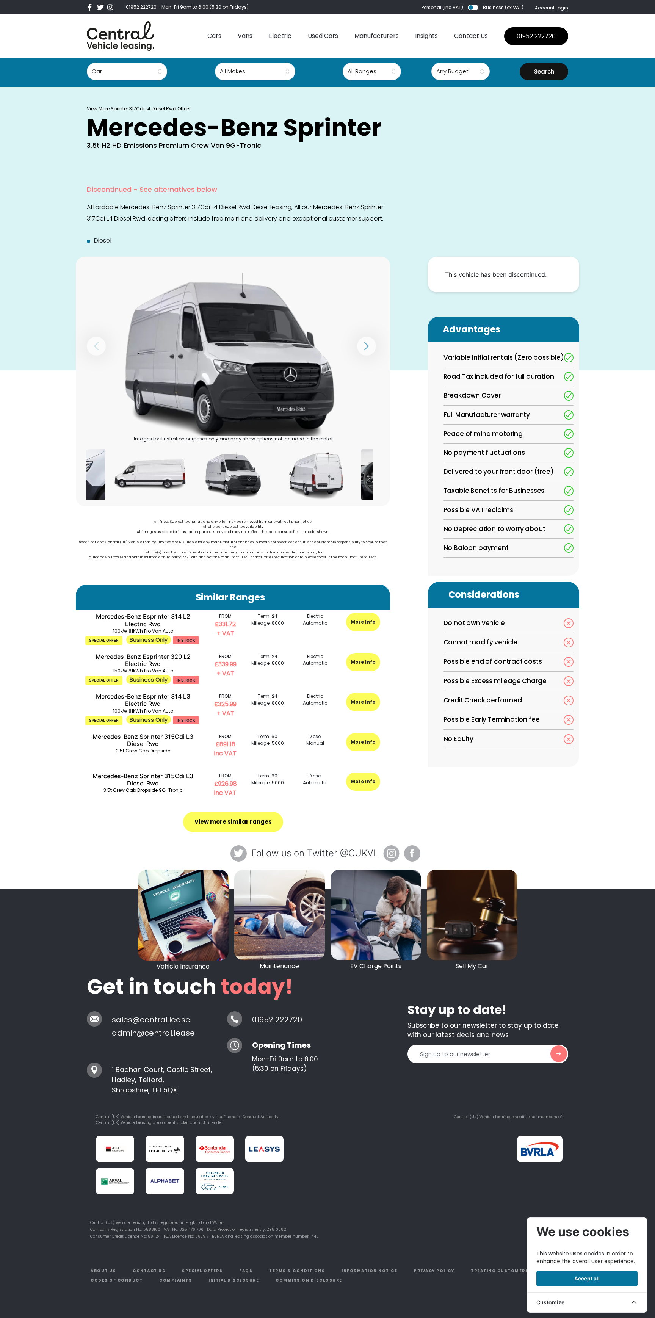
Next (366, 346)
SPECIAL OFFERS (202, 1271)
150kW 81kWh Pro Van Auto (143, 671)
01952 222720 (141, 7)
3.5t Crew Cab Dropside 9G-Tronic (143, 790)
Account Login (551, 8)
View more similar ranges (233, 822)
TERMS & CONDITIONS (297, 1271)
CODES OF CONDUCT (117, 1280)
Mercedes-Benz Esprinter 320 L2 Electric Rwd (143, 660)
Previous (96, 346)
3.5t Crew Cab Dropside (143, 751)
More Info (363, 622)
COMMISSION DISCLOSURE (309, 1280)
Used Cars (323, 35)
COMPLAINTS (175, 1280)
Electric (280, 35)
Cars (214, 35)
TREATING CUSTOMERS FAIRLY (508, 1271)
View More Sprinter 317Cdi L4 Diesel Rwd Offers (139, 108)
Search (544, 71)
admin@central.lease (153, 1033)
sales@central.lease (151, 1019)
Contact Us (471, 35)
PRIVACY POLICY (434, 1271)
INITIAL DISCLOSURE (233, 1280)
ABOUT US (103, 1271)
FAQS (245, 1271)
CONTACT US (149, 1271)
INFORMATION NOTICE (369, 1271)
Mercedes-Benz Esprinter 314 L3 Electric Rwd (143, 700)
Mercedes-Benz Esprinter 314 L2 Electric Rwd (143, 620)
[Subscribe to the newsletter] (558, 1053)
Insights (426, 35)
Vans (245, 35)
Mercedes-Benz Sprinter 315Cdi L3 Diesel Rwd (142, 740)
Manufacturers (376, 35)
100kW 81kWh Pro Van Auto (143, 631)
